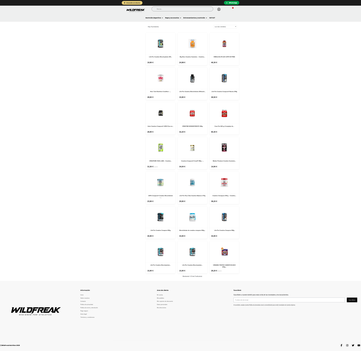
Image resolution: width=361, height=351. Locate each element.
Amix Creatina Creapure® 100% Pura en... (160, 126)
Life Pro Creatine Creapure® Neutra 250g (224, 91)
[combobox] (182, 9)
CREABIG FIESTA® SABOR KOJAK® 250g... (224, 266)
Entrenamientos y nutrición (194, 18)
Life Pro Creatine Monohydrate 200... (160, 57)
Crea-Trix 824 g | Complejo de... (224, 126)
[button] (231, 9)
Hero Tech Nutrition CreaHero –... (160, 91)
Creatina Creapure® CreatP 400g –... (192, 161)
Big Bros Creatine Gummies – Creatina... (192, 57)
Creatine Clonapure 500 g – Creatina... (224, 195)
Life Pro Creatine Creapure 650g (161, 230)
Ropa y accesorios (172, 18)
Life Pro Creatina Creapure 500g (224, 230)
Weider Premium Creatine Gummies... (224, 161)
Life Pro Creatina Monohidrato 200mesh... (192, 91)
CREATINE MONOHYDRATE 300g (192, 126)
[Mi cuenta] (219, 9)
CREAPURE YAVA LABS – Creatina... (160, 161)
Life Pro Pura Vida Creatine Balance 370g (192, 195)
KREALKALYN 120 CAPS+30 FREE (224, 57)
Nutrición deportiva (153, 18)
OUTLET (212, 18)
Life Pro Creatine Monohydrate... (160, 265)
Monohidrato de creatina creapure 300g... (192, 230)
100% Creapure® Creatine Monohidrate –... (160, 196)
